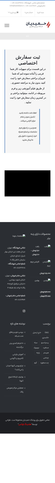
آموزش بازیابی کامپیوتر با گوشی (16, 356)
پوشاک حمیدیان (28, 420)
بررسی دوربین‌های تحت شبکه (16, 334)
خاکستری (45, 337)
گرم (35, 363)
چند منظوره (44, 363)
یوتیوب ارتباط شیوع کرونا (15, 378)
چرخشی (46, 358)
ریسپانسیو (45, 342)
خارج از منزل (37, 332)
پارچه (38, 353)
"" (25, 424)
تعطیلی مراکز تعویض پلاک (15, 390)
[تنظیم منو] (7, 25)
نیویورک (36, 348)
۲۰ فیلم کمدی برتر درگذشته (16, 345)
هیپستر (46, 353)
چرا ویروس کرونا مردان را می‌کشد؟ (14, 367)
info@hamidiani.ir (17, 5)
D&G (47, 332)
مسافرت (46, 348)
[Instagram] (24, 311)
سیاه (35, 342)
